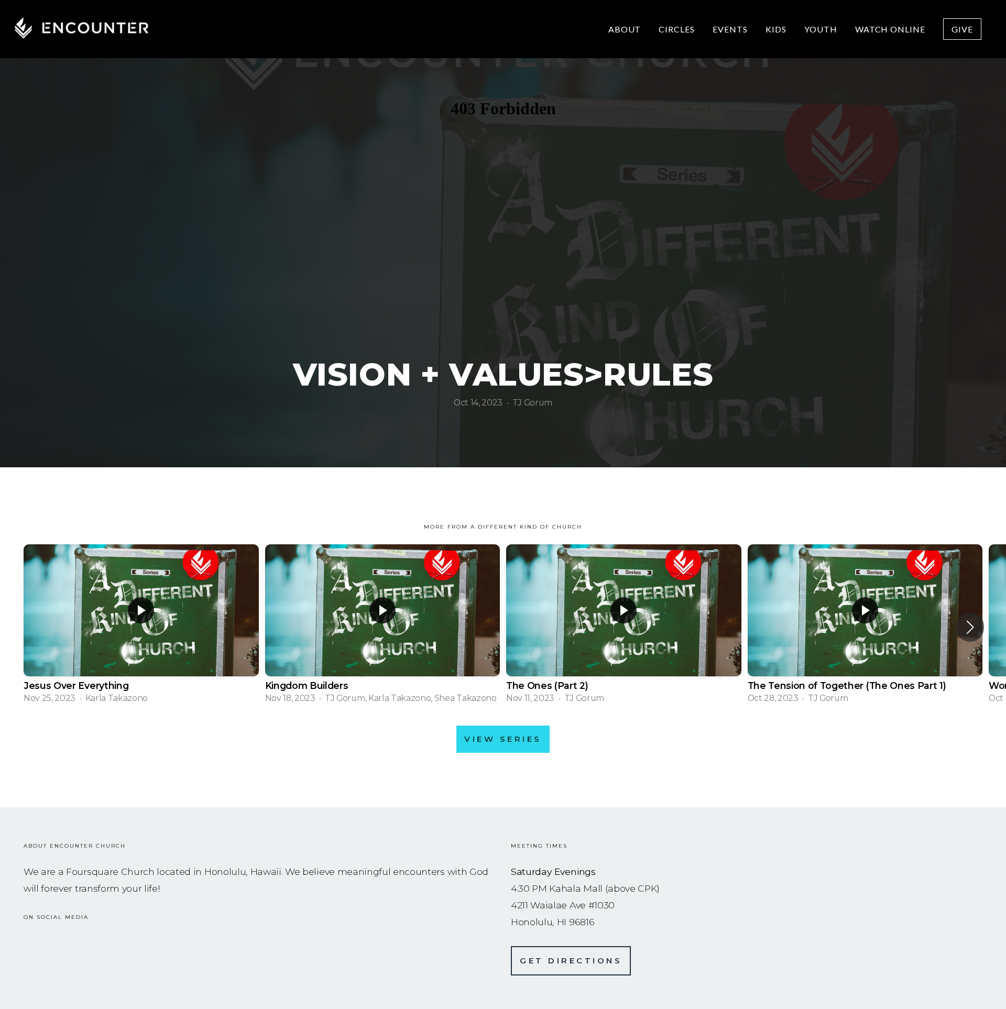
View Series (503, 739)
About (624, 29)
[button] (970, 627)
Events (730, 29)
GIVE (962, 29)
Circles (677, 29)
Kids (776, 29)
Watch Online (890, 29)
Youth (820, 29)
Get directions (571, 961)
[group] (141, 627)
